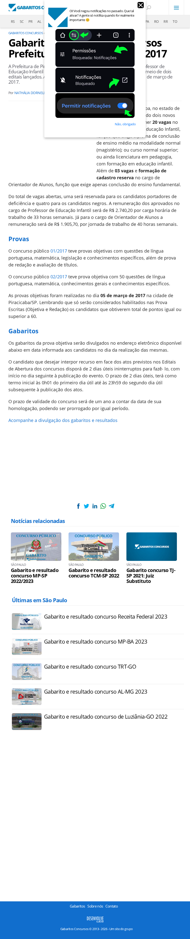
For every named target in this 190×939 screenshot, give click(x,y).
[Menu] (176, 7)
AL (39, 21)
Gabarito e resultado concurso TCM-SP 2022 (94, 573)
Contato (111, 906)
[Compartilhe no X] (86, 506)
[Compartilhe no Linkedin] (94, 506)
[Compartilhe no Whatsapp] (103, 506)
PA (147, 21)
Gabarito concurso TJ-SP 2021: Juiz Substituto (150, 576)
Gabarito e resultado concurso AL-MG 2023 (95, 691)
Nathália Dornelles (31, 92)
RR (166, 21)
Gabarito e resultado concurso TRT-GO (90, 666)
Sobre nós (95, 906)
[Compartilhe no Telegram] (111, 506)
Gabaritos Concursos (25, 33)
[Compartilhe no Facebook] (78, 506)
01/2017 (58, 251)
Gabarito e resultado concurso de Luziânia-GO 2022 (106, 716)
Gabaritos (77, 906)
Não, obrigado (125, 124)
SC (22, 21)
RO (156, 21)
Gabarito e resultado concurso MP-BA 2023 (95, 641)
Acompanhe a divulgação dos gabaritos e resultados (63, 420)
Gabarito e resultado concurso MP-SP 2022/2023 (34, 576)
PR (30, 21)
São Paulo (18, 564)
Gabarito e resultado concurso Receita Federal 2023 (105, 616)
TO (175, 21)
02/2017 (58, 277)
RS (13, 21)
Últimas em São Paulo (39, 600)
